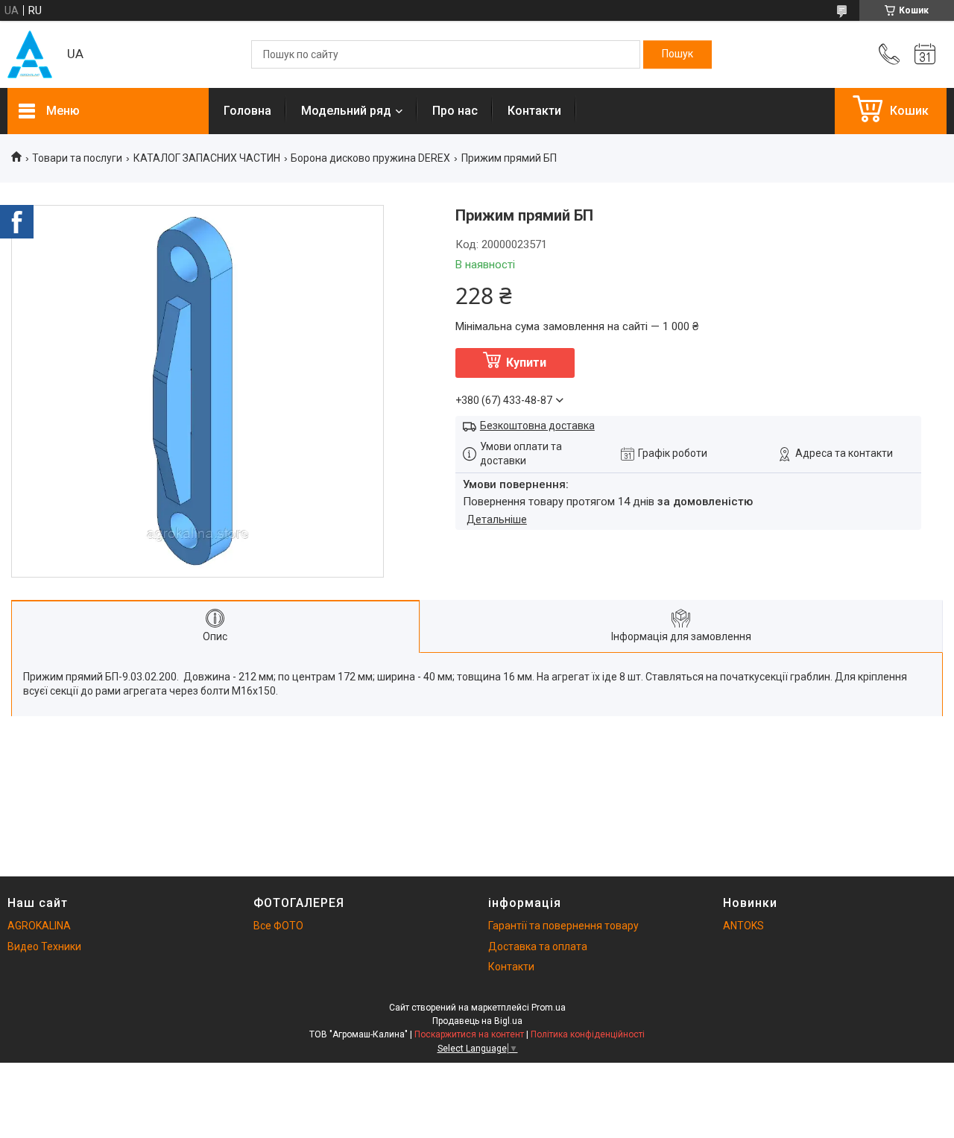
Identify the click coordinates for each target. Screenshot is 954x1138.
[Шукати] (677, 54)
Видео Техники (44, 946)
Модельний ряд (346, 111)
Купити (526, 362)
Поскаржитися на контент (469, 1034)
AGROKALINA (39, 926)
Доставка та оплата (537, 946)
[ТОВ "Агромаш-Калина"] (30, 54)
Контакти (534, 111)
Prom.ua (548, 1007)
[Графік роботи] (924, 54)
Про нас (455, 111)
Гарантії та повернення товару (563, 926)
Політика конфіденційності (588, 1034)
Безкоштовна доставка (537, 426)
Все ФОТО (278, 926)
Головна (247, 111)
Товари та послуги (77, 158)
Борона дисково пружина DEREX (370, 158)
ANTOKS (743, 926)
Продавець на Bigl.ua (477, 1021)
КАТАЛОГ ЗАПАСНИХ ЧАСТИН (206, 158)
